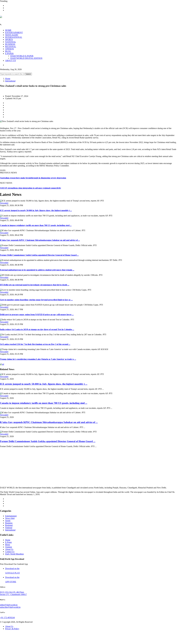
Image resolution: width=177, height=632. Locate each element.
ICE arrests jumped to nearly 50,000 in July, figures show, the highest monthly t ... (36, 210)
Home (7, 78)
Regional (9, 525)
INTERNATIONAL (13, 37)
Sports (7, 520)
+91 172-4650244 (7, 617)
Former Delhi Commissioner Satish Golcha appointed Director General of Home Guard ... (39, 255)
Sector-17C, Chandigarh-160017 (13, 594)
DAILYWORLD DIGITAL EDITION (26, 58)
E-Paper (8, 542)
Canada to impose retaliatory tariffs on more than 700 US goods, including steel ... (36, 225)
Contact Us (9, 552)
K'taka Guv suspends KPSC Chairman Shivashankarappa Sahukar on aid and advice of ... (40, 240)
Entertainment (11, 516)
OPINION (9, 49)
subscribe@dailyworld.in (10, 607)
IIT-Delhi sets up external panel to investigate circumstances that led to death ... (34, 285)
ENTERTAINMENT (14, 32)
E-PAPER (9, 53)
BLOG (8, 51)
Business (8, 523)
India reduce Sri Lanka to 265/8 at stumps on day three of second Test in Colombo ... (37, 329)
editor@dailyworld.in (8, 605)
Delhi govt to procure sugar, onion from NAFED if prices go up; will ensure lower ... (37, 314)
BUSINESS (10, 44)
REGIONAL (10, 46)
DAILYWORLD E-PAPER (21, 56)
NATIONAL (10, 42)
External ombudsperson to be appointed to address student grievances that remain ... (37, 270)
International (10, 81)
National (8, 527)
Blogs (7, 544)
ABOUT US (10, 60)
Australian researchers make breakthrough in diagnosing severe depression (33, 178)
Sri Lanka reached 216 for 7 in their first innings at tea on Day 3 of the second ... (35, 344)
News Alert (10, 518)
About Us (9, 549)
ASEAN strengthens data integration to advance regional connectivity (30, 188)
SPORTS (9, 39)
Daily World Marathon (14, 554)
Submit (28, 74)
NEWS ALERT (11, 35)
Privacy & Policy (12, 629)
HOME (8, 30)
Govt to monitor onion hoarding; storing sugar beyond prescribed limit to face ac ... (36, 300)
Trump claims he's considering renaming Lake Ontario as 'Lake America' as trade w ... (38, 359)
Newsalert (4, 203)
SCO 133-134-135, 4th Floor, (12, 592)
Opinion (8, 547)
